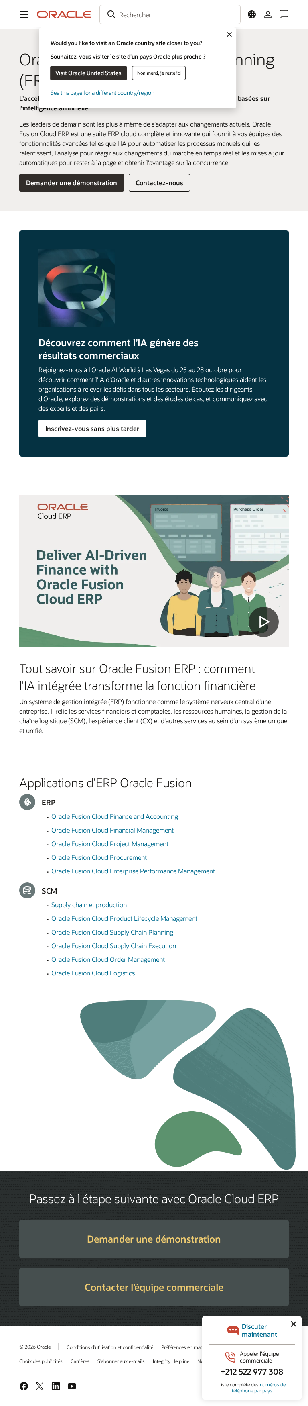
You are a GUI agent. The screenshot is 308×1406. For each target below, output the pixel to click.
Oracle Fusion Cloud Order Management (108, 959)
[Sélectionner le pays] (252, 14)
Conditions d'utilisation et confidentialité (110, 1347)
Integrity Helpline (171, 1361)
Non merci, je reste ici (159, 73)
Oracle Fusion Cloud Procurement (99, 857)
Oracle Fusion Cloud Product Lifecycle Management (124, 918)
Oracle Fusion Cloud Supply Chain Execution (113, 945)
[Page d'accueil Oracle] (64, 14)
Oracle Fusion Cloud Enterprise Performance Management (133, 871)
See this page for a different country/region (102, 92)
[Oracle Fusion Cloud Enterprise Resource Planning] (154, 571)
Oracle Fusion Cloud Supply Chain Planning (112, 932)
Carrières (80, 1361)
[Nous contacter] (284, 14)
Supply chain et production (89, 904)
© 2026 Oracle (35, 1346)
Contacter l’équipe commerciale (154, 1287)
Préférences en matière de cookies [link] (197, 1347)
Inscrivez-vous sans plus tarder (92, 428)
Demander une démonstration (71, 182)
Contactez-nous (159, 182)
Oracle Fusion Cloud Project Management (109, 843)
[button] (24, 14)
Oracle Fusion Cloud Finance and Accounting (114, 816)
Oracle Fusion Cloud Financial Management (112, 830)
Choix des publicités (41, 1361)
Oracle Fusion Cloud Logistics (93, 973)
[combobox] (170, 14)
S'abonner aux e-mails (121, 1361)
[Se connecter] (268, 14)
